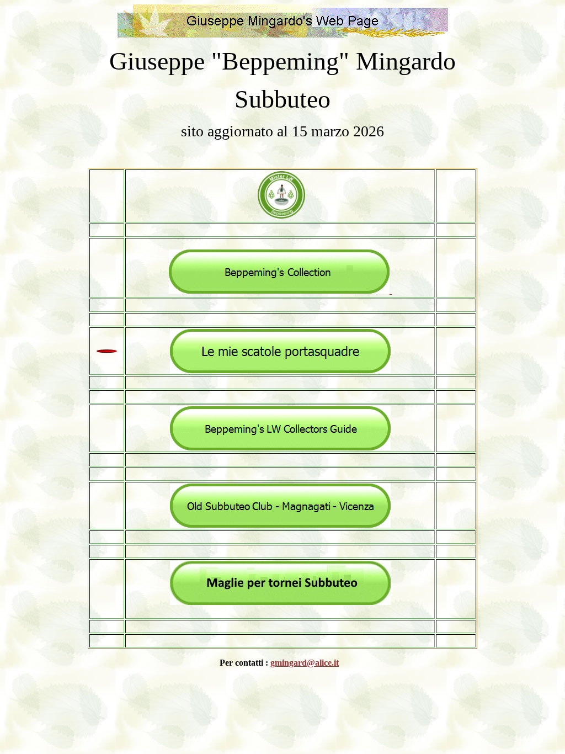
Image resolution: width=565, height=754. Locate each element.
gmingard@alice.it (304, 662)
